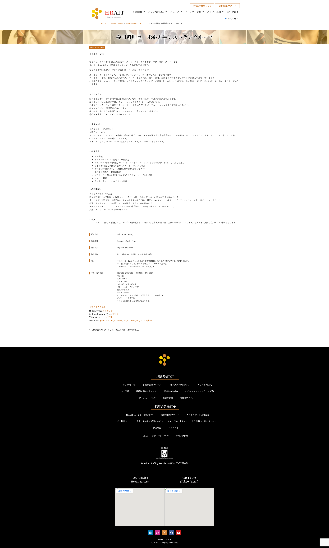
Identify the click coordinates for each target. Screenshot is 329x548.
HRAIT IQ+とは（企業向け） (140, 414)
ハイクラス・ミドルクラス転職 (199, 391)
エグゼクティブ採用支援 (197, 414)
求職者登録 (168, 397)
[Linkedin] (150, 532)
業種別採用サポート (170, 414)
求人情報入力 (123, 421)
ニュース (174, 11)
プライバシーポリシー (162, 435)
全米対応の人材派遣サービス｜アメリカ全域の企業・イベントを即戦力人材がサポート (176, 421)
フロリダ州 (107, 317)
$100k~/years (106, 320)
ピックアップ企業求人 (180, 384)
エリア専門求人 (156, 11)
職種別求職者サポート (146, 391)
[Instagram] (157, 532)
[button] (139, 11)
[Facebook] (171, 532)
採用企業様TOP (165, 406)
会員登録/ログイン (227, 5)
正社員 (115, 314)
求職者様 (137, 11)
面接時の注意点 (171, 391)
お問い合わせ (182, 435)
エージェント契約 (147, 397)
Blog (146, 435)
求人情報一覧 (129, 384)
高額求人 (150, 320)
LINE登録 (124, 391)
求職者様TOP (165, 376)
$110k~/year (120, 320)
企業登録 (157, 427)
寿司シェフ (107, 310)
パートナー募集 (193, 11)
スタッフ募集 (214, 11)
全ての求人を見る (97, 306)
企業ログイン (174, 427)
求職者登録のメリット (153, 384)
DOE (142, 320)
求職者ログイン (187, 397)
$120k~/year (133, 320)
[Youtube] (178, 532)
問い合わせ (232, 11)
